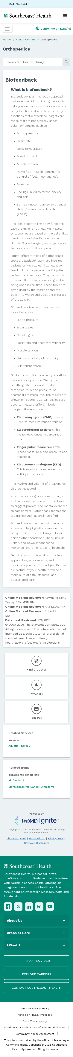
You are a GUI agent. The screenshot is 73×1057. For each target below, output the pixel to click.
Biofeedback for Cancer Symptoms (31, 786)
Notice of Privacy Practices (35, 1014)
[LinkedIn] (29, 906)
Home (7, 39)
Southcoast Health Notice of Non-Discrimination (35, 1027)
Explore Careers (36, 974)
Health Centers (26, 39)
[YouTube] (50, 906)
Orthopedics (49, 39)
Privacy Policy (56, 838)
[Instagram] (39, 906)
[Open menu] (65, 15)
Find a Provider (36, 960)
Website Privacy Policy (35, 1008)
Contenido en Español (56, 28)
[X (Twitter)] (18, 906)
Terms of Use (37, 838)
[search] (32, 62)
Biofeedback (16, 780)
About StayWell (16, 838)
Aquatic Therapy (19, 745)
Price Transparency (35, 1021)
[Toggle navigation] (7, 29)
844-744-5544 (18, 3)
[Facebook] (8, 906)
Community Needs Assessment (35, 1033)
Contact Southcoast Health (36, 987)
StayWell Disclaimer (36, 842)
